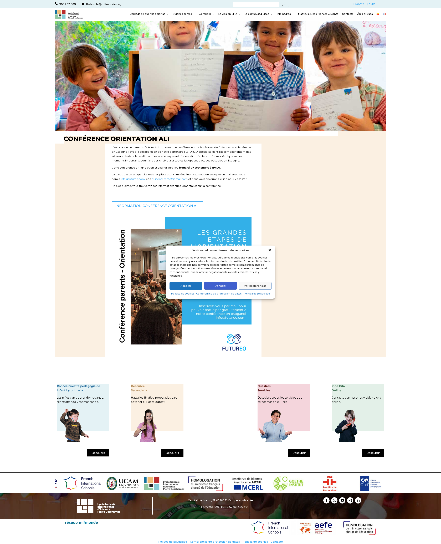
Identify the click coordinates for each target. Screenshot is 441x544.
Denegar (220, 285)
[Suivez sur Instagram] (350, 500)
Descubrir (98, 453)
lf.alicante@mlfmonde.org (103, 4)
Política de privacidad (256, 293)
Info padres (283, 14)
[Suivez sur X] (334, 500)
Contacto (347, 14)
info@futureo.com (133, 179)
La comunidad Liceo (256, 14)
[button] (269, 250)
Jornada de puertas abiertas (147, 14)
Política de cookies (182, 293)
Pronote (358, 4)
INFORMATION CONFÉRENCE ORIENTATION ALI (157, 206)
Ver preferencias (255, 285)
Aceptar (186, 285)
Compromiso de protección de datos (219, 293)
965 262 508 (67, 4)
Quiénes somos (182, 14)
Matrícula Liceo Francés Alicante (318, 14)
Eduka (371, 4)
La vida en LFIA (227, 14)
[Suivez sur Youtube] (342, 500)
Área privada (365, 14)
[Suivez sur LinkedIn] (358, 500)
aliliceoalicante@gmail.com (170, 179)
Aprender (205, 14)
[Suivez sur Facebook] (326, 500)
